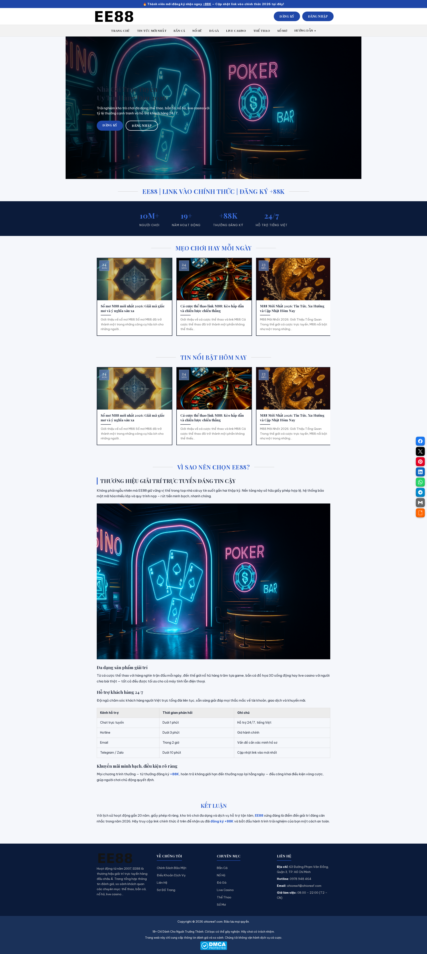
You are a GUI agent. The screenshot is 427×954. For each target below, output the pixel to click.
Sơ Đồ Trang (166, 890)
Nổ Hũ (221, 875)
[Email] (420, 502)
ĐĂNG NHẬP (318, 16)
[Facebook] (420, 441)
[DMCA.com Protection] (213, 945)
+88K (207, 4)
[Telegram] (420, 492)
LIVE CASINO (236, 30)
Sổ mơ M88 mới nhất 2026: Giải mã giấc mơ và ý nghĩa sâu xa (133, 308)
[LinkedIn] (420, 471)
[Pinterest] (420, 461)
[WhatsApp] (420, 482)
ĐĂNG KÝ (287, 16)
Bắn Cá (222, 868)
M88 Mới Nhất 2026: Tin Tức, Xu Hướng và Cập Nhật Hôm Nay (292, 308)
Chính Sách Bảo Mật (171, 868)
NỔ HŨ (197, 30)
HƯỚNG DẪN (303, 30)
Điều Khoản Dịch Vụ (171, 875)
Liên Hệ (162, 883)
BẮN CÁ (179, 30)
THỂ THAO (261, 30)
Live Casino (225, 890)
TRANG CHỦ (120, 30)
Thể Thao (224, 897)
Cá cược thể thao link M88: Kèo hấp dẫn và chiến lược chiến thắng (212, 308)
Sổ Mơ (221, 905)
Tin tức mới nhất (152, 30)
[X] (420, 451)
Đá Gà (221, 883)
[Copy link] (420, 512)
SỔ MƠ (282, 30)
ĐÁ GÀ (214, 30)
